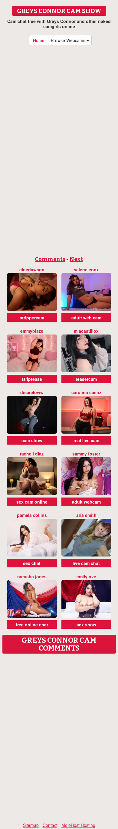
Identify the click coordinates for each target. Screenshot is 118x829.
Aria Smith (86, 515)
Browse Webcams (69, 40)
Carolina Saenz (86, 392)
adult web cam (86, 318)
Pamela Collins (32, 515)
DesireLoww (32, 392)
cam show (31, 440)
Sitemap (31, 825)
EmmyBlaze (31, 331)
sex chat (32, 563)
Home (38, 40)
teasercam (86, 379)
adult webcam (86, 502)
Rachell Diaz (32, 454)
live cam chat (86, 563)
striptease (31, 379)
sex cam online (32, 502)
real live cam (86, 440)
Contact (50, 825)
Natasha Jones (32, 576)
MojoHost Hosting (78, 825)
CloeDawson (31, 269)
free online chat (32, 625)
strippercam (32, 318)
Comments (50, 259)
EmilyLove (86, 576)
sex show (86, 625)
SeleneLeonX (86, 269)
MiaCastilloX (86, 331)
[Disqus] (59, 732)
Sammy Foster (86, 454)
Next (76, 259)
